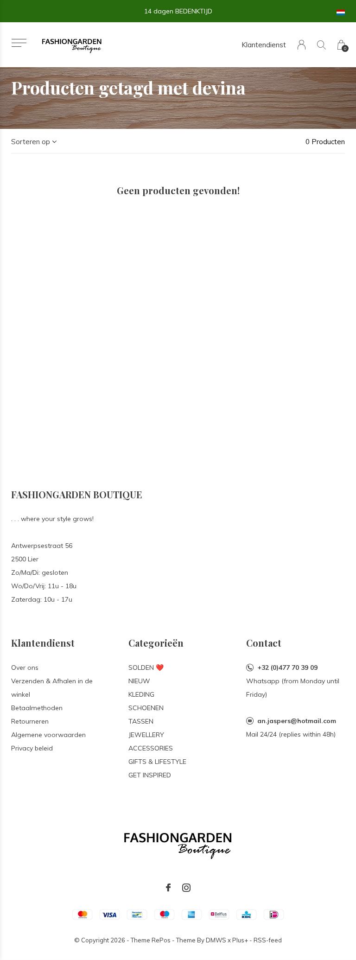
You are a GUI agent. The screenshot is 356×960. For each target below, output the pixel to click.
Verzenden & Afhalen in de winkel (52, 688)
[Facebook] (168, 888)
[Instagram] (186, 888)
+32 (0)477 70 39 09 (287, 667)
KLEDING (141, 694)
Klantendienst (264, 44)
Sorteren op (30, 141)
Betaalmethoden (37, 708)
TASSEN (140, 721)
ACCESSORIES (150, 748)
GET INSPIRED (149, 775)
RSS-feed (268, 940)
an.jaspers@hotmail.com (296, 721)
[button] (18, 43)
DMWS (216, 940)
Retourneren (30, 721)
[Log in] (301, 45)
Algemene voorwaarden (48, 735)
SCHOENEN (146, 708)
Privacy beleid (32, 748)
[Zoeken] (321, 45)
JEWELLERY (146, 735)
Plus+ (240, 940)
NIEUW (139, 681)
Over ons (24, 667)
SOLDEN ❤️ (146, 667)
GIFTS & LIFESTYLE (157, 761)
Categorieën (156, 642)
